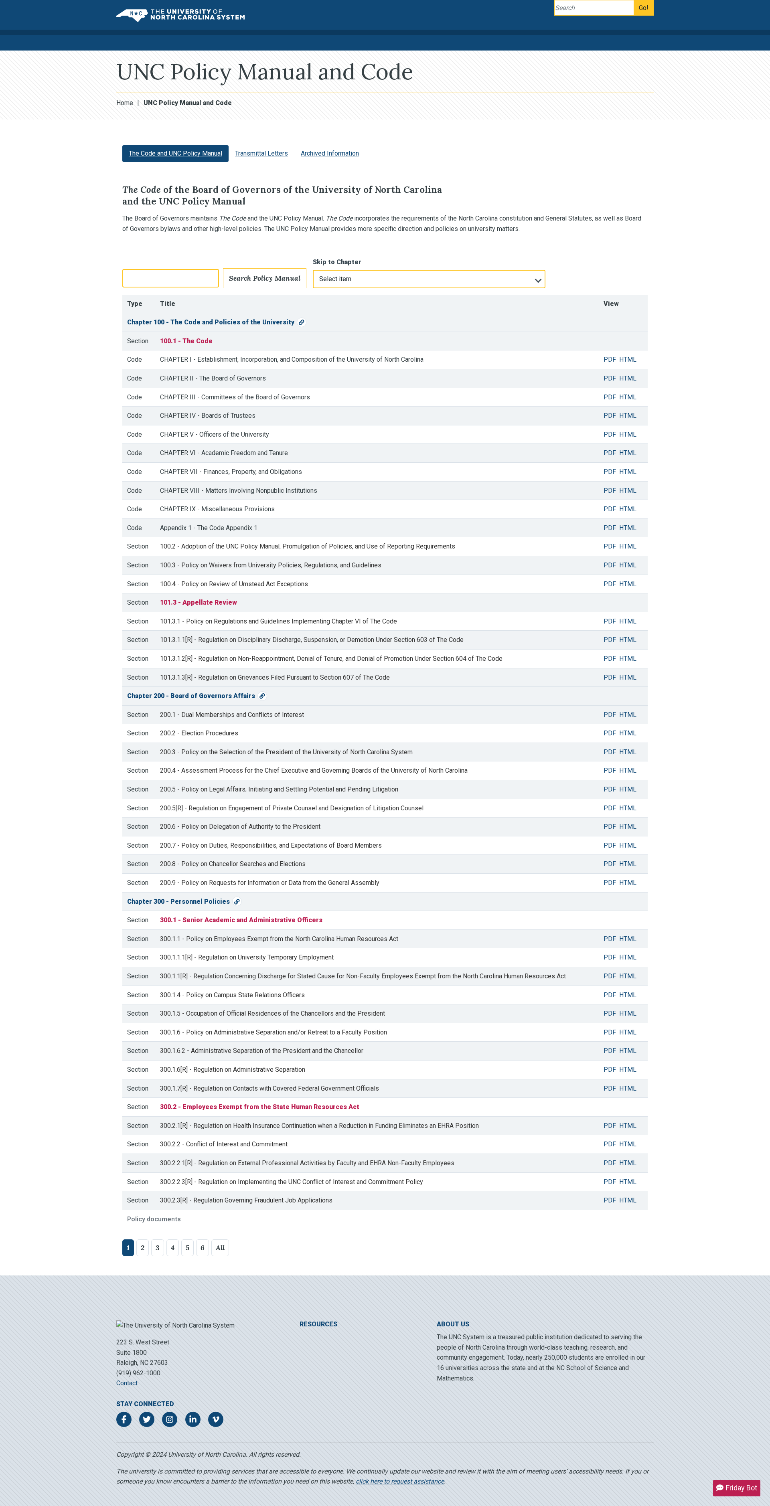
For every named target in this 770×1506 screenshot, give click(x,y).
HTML (627, 359)
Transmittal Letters (261, 153)
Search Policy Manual (264, 278)
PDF (610, 359)
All (220, 1247)
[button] (736, 1488)
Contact (127, 1383)
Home (124, 103)
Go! (643, 8)
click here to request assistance (400, 1481)
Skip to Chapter (337, 262)
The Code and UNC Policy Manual (175, 153)
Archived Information (330, 153)
